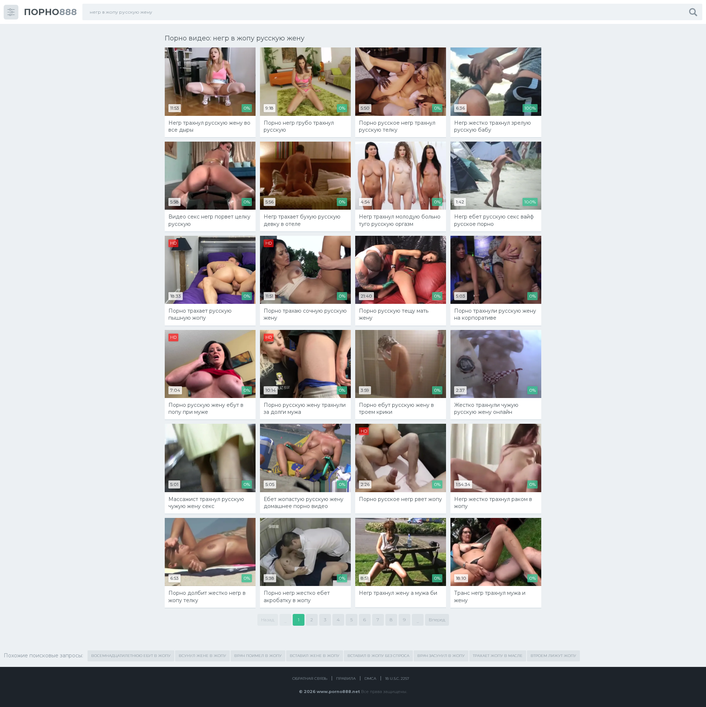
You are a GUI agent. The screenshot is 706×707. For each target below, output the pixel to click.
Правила (346, 678)
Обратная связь (309, 678)
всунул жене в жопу (202, 655)
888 (50, 11)
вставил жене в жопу (314, 655)
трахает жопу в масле (498, 655)
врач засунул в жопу (441, 655)
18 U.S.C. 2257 (397, 678)
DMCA (370, 678)
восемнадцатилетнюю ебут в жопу (131, 655)
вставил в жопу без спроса (378, 655)
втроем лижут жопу (553, 655)
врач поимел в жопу (258, 655)
